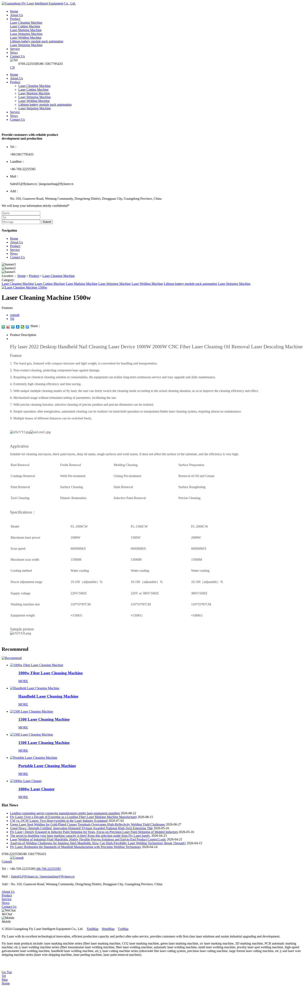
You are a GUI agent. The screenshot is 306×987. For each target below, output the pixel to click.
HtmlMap (108, 929)
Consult (7, 861)
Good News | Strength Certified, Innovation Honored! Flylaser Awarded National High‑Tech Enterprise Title (81, 828)
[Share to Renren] (18, 327)
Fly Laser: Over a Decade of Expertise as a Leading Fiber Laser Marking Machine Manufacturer (73, 817)
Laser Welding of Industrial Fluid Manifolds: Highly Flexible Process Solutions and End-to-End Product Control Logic (88, 839)
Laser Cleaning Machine (34, 86)
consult (14, 315)
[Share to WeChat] (22, 327)
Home (14, 74)
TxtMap (123, 929)
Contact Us (17, 119)
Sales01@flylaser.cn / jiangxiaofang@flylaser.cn (43, 876)
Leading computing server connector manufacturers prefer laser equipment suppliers (65, 813)
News (14, 116)
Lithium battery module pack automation (45, 104)
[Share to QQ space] (3, 327)
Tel (12, 318)
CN (12, 67)
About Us (16, 78)
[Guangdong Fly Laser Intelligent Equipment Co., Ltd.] (39, 3)
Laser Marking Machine (34, 93)
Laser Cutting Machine (33, 89)
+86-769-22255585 (48, 868)
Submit (47, 221)
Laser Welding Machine (34, 101)
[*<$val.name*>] (12, 658)
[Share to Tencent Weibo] (13, 327)
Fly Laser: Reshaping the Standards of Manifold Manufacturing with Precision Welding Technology (75, 847)
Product (15, 82)
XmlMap (92, 929)
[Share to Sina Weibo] (8, 327)
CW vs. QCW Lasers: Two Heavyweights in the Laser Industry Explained (59, 820)
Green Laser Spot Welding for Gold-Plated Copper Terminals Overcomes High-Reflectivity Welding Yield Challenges (87, 824)
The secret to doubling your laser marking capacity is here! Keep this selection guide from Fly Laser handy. (80, 835)
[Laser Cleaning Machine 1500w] (24, 287)
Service (15, 112)
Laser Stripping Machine (34, 97)
